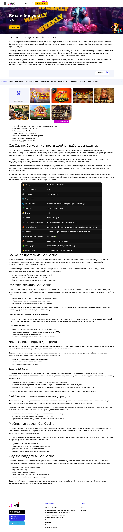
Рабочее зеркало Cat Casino (23, 131)
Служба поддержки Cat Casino (23, 141)
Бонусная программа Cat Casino (24, 128)
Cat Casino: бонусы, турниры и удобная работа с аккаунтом (34, 126)
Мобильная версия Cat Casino (23, 138)
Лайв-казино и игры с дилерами (24, 133)
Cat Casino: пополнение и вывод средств (28, 136)
